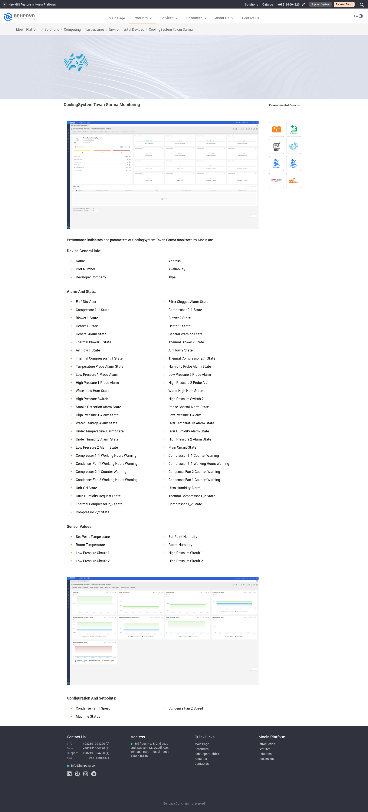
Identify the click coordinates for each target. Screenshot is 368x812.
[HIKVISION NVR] (276, 180)
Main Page (117, 18)
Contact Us (250, 18)
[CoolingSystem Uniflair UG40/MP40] (276, 163)
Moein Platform (28, 29)
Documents (266, 759)
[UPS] (276, 129)
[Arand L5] (293, 180)
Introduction (267, 744)
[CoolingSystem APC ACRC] (293, 129)
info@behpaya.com (84, 765)
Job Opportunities (207, 754)
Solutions (251, 4)
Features (264, 749)
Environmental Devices (126, 29)
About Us (201, 759)
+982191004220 (288, 4)
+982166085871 (98, 758)
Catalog (267, 4)
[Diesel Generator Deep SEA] (276, 146)
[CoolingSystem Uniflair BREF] (293, 163)
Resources (201, 749)
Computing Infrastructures (84, 29)
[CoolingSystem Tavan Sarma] (293, 146)
